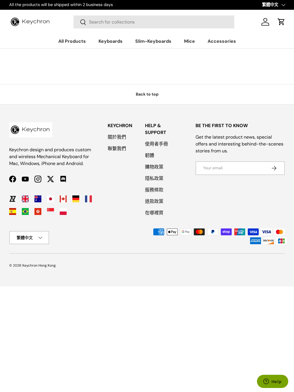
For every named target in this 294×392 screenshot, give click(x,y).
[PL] (63, 211)
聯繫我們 (117, 148)
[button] (281, 21)
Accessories (222, 41)
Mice (189, 41)
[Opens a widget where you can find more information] (272, 382)
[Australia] (38, 199)
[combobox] (154, 21)
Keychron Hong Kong (39, 265)
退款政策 (154, 201)
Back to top (147, 94)
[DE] (75, 199)
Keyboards (110, 41)
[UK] (25, 199)
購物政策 (154, 167)
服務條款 (154, 190)
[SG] (50, 211)
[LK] (12, 199)
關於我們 (117, 137)
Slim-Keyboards (153, 41)
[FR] (88, 199)
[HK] (38, 211)
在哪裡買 (154, 213)
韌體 (149, 155)
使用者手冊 (156, 144)
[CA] (63, 199)
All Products (72, 41)
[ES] (12, 211)
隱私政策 (154, 178)
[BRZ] (25, 211)
